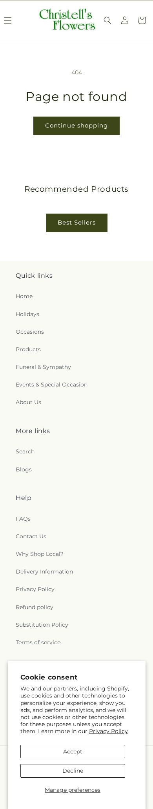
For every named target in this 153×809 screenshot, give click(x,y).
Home (24, 296)
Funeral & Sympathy (43, 366)
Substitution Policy (42, 624)
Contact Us (31, 536)
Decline (72, 770)
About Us (28, 402)
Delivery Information (44, 571)
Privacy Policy (108, 731)
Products (28, 349)
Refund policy (34, 607)
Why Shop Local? (40, 553)
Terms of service (38, 642)
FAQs (23, 518)
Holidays (27, 314)
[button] (107, 20)
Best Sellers (77, 222)
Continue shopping (76, 125)
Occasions (30, 331)
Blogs (24, 469)
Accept (72, 751)
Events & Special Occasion (51, 384)
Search (25, 451)
